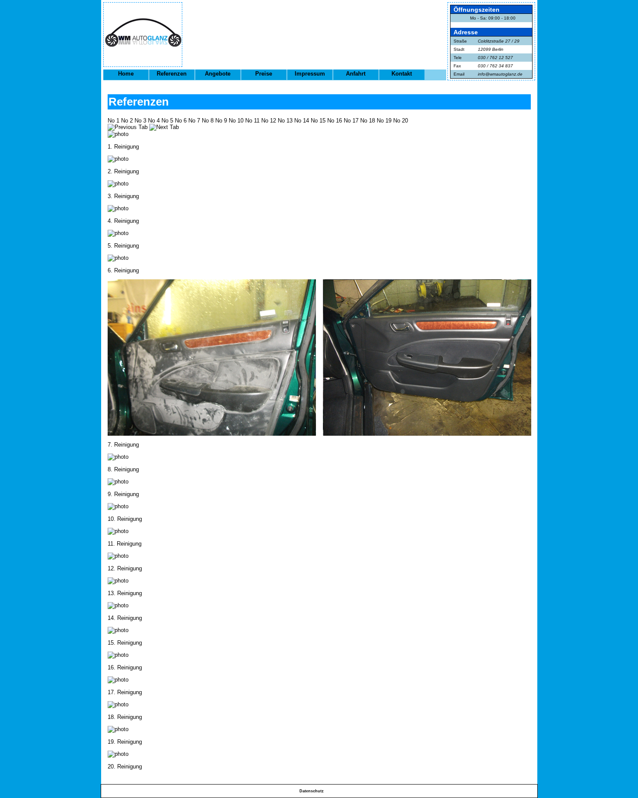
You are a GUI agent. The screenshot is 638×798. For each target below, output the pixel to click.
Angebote (217, 73)
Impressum (310, 73)
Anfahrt (355, 73)
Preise (263, 73)
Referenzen (172, 73)
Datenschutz (311, 791)
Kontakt (401, 73)
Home (126, 73)
